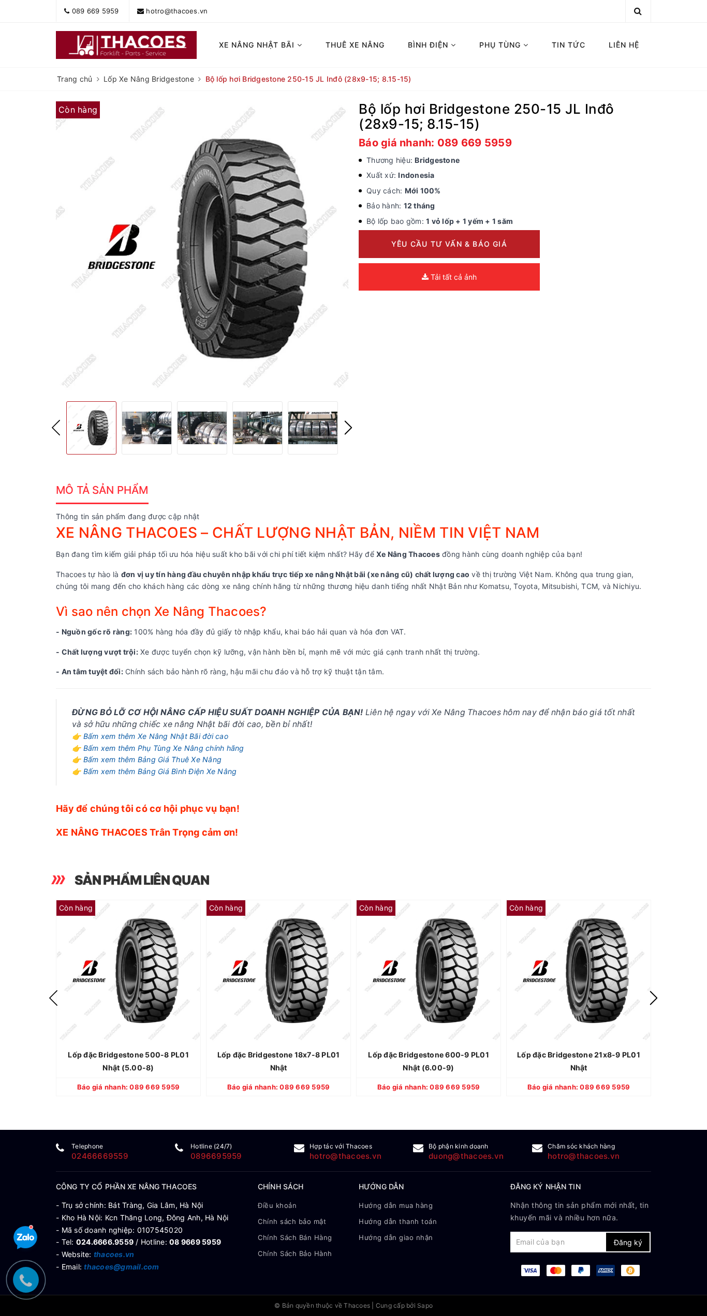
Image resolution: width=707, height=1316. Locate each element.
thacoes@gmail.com (121, 1266)
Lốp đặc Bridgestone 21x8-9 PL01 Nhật (578, 1061)
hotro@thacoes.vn (177, 11)
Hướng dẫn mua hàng (396, 1205)
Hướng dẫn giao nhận (396, 1237)
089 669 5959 (95, 11)
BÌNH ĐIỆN (429, 44)
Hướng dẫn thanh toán (398, 1221)
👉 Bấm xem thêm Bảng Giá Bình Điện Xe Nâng (154, 771)
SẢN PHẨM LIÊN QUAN (142, 880)
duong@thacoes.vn (466, 1156)
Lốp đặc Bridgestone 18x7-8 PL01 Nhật (278, 1061)
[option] (202, 247)
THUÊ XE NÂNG (355, 44)
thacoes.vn (114, 1254)
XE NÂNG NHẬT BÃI (258, 44)
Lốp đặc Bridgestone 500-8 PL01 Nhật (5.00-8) (128, 1061)
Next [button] (348, 427)
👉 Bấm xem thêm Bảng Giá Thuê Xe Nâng (147, 759)
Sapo (425, 1305)
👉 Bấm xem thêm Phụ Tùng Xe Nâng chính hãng (158, 748)
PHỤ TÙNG (501, 44)
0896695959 (216, 1156)
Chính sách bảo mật (292, 1221)
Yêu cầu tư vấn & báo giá (449, 243)
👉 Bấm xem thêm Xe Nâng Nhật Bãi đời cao (150, 736)
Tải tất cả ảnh (453, 277)
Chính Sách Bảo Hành (295, 1253)
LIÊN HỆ (624, 44)
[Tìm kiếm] (638, 11)
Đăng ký (628, 1242)
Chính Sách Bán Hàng (295, 1237)
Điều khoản (277, 1205)
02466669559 (99, 1156)
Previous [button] (56, 427)
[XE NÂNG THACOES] (126, 45)
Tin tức (568, 44)
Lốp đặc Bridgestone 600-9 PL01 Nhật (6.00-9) (428, 1061)
